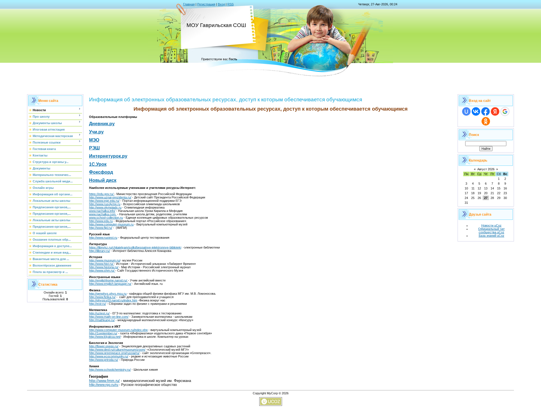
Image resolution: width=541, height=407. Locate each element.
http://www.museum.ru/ (104, 260)
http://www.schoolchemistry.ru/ (110, 369)
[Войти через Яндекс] (495, 111)
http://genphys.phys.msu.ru (108, 293)
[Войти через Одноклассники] (486, 121)
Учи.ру (96, 131)
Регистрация (206, 4)
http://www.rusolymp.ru (104, 204)
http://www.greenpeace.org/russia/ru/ (114, 353)
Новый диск (102, 180)
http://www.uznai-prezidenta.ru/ (110, 197)
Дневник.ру (102, 123)
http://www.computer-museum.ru (111, 224)
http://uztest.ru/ (99, 313)
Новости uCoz (491, 225)
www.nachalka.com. (102, 214)
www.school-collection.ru (106, 217)
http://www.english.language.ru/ (110, 283)
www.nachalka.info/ (102, 211)
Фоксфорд (101, 172)
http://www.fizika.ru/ (102, 297)
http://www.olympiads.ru (105, 207)
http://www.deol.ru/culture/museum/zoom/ (117, 349)
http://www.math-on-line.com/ (108, 316)
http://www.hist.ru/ (101, 263)
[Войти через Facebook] (485, 111)
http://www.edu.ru (101, 221)
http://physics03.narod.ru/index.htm (113, 300)
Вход (221, 4)
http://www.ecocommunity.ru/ (108, 356)
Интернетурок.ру (108, 156)
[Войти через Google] (504, 111)
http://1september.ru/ (103, 333)
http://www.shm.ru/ (102, 270)
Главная (189, 4)
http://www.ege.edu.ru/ (104, 200)
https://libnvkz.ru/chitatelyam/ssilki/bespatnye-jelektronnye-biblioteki (135, 247)
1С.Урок (98, 164)
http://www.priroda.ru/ (103, 359)
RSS (230, 4)
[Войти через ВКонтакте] (476, 111)
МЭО (94, 140)
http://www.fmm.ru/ (104, 381)
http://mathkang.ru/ (102, 320)
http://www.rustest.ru (103, 237)
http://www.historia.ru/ (103, 267)
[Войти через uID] (466, 111)
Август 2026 (486, 169)
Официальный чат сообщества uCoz (491, 230)
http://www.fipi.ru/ (100, 227)
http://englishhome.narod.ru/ (108, 280)
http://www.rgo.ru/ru (103, 385)
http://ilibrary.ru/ (99, 250)
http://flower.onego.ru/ (103, 346)
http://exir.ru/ (97, 303)
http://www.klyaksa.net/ (105, 336)
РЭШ (94, 148)
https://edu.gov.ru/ (101, 194)
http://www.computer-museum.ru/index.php (118, 330)
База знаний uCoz (491, 235)
